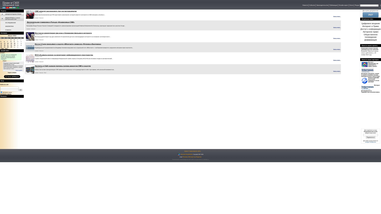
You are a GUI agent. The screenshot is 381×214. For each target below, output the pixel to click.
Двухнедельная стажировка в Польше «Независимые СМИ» (51, 22)
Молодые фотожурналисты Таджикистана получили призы (370, 89)
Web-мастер (191, 157)
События (33, 28)
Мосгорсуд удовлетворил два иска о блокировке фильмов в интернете (63, 33)
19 (1, 45)
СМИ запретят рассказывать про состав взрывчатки (56, 11)
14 (8, 43)
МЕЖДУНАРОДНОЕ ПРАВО (13, 14)
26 (1, 47)
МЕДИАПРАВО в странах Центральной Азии (12, 18)
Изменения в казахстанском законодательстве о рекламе (369, 48)
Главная (36, 17)
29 (11, 47)
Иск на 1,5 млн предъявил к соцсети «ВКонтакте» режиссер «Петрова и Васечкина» (68, 44)
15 (11, 43)
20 (4, 45)
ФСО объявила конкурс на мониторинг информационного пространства (64, 55)
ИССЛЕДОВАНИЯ (10, 22)
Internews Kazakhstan (186, 154)
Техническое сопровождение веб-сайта (183, 159)
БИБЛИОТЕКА (9, 26)
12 (1, 43)
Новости (41, 17)
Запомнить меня (7, 92)
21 (8, 45)
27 (4, 47)
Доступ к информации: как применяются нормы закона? (373, 64)
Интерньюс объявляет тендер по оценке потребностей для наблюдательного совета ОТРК (370, 75)
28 (8, 47)
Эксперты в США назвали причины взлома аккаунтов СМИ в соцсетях (63, 66)
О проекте (8, 30)
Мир (45, 72)
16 (14, 43)
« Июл (2, 48)
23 (14, 45)
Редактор (198, 157)
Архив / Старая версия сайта (192, 151)
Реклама (185, 157)
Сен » (6, 48)
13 (4, 43)
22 (11, 45)
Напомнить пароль (5, 94)
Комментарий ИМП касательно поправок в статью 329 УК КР (373, 80)
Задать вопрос (12, 72)
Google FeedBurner (370, 142)
